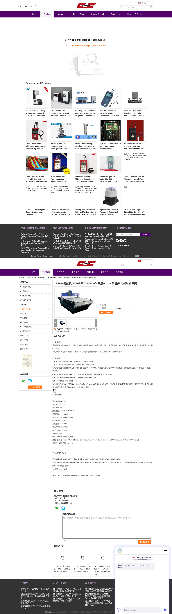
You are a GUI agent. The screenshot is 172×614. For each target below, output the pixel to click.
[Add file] (119, 610)
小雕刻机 (23, 313)
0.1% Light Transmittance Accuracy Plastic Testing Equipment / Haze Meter (85, 113)
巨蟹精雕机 (24, 322)
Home (34, 14)
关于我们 (60, 272)
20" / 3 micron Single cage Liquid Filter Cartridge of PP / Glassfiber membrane (134, 212)
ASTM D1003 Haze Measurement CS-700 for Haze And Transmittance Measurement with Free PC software (61, 113)
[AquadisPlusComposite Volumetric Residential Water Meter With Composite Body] (110, 196)
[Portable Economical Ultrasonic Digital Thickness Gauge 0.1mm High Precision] (110, 98)
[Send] (165, 610)
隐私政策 (48, 612)
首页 (33, 272)
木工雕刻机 (24, 318)
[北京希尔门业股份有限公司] (27, 361)
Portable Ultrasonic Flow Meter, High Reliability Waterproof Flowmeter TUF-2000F (35, 236)
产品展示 (46, 272)
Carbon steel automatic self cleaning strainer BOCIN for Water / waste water (60, 212)
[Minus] (165, 550)
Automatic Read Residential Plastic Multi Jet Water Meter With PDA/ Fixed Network (67, 236)
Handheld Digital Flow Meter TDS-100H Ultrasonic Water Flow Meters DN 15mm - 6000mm (108, 179)
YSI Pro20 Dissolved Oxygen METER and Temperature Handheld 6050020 (98, 235)
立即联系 (107, 313)
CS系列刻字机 (25, 287)
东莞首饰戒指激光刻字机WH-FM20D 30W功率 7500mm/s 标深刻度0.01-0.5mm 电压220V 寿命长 (98, 596)
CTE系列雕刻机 (26, 327)
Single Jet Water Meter (96, 228)
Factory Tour (78, 14)
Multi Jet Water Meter (63, 228)
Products (47, 14)
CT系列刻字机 (25, 291)
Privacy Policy (36, 256)
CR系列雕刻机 (39, 278)
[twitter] (26, 6)
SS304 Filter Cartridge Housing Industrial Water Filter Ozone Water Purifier (85, 146)
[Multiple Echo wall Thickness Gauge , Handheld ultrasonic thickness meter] (61, 163)
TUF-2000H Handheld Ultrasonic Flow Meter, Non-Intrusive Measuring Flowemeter (35, 250)
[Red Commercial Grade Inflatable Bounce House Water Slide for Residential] (37, 163)
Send (145, 235)
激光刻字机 (24, 336)
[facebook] (21, 6)
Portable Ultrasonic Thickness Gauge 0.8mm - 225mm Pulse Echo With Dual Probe (85, 179)
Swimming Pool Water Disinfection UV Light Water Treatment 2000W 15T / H (134, 113)
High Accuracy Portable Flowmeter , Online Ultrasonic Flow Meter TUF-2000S (34, 243)
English (144, 3)
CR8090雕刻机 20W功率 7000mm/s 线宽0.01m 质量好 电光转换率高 (67, 590)
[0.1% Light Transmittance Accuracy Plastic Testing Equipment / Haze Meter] (86, 98)
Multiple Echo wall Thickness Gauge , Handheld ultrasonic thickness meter (58, 179)
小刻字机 (23, 305)
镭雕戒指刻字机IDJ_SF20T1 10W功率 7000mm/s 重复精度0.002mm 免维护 (99, 590)
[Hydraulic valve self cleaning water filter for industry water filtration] (61, 130)
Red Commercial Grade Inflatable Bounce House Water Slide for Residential (36, 179)
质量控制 (90, 272)
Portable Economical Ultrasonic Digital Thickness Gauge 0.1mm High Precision (109, 113)
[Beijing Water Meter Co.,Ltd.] (86, 5)
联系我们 (104, 272)
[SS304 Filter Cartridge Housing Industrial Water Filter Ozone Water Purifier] (86, 130)
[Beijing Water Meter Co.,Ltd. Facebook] (121, 241)
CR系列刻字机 (25, 296)
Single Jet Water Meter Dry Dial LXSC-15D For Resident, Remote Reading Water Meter (99, 241)
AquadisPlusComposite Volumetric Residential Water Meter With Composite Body (109, 212)
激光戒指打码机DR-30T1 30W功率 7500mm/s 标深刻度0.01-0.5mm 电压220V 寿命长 (98, 603)
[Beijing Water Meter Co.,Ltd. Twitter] (124, 241)
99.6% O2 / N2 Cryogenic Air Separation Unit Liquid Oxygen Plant (37, 212)
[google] (36, 6)
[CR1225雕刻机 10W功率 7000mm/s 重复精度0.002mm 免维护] (62, 558)
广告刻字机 (24, 340)
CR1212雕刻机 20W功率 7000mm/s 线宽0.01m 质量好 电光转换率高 (102, 570)
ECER (137, 256)
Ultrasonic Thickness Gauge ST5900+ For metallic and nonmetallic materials (134, 146)
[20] (126, 187)
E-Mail (119, 245)
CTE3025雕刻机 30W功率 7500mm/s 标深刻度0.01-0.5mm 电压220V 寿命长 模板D (35, 596)
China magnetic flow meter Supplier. (56, 256)
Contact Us (115, 14)
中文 (143, 261)
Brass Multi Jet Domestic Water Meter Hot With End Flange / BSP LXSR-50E (67, 247)
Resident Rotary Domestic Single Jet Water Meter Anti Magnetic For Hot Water (98, 248)
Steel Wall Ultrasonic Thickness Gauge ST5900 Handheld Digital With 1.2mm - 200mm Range (36, 146)
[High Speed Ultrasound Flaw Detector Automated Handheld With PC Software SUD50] (110, 130)
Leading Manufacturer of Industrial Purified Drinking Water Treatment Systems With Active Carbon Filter (85, 212)
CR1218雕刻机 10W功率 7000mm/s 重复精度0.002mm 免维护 (82, 569)
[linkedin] (31, 6)
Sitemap (126, 245)
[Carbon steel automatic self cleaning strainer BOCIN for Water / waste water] (61, 189)
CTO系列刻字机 (26, 300)
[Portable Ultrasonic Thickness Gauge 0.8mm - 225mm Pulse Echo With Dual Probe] (86, 163)
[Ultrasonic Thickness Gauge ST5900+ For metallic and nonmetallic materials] (135, 130)
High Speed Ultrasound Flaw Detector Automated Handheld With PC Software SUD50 (110, 146)
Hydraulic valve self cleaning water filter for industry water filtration (60, 146)
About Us (62, 14)
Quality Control (97, 14)
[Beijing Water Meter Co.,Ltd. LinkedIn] (117, 241)
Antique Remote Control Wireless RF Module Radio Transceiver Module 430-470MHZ (134, 179)
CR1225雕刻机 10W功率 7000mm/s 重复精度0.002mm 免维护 (62, 569)
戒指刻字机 (24, 349)
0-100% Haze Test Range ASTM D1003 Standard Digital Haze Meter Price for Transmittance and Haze (36, 113)
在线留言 (119, 272)
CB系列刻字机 (25, 331)
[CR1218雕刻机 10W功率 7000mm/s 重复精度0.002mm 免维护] (82, 558)
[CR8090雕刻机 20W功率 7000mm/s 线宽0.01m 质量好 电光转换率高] (76, 302)
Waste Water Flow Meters (33, 228)
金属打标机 (24, 344)
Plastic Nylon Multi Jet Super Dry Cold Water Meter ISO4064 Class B (67, 242)
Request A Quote (134, 14)
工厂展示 (75, 272)
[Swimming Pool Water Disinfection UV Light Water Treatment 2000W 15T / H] (135, 98)
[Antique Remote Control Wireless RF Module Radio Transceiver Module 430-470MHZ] (135, 156)
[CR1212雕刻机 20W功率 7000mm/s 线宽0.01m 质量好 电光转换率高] (102, 558)
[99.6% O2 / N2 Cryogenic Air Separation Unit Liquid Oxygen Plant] (37, 188)
